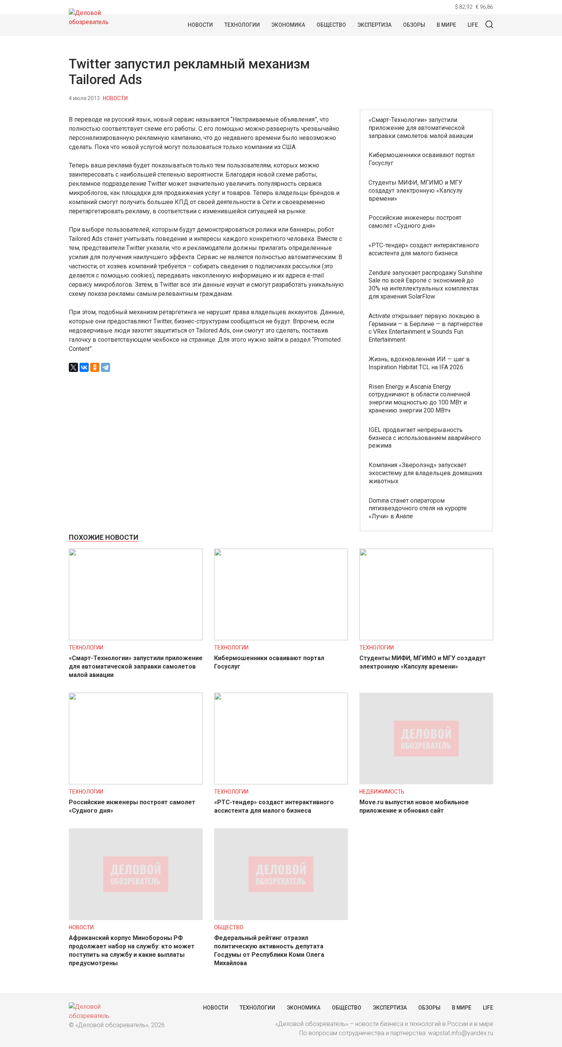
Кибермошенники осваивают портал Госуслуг (421, 159)
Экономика (288, 25)
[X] (73, 367)
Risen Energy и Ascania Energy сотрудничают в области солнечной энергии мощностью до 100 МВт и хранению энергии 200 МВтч (419, 398)
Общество (331, 25)
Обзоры (414, 25)
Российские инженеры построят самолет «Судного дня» (415, 221)
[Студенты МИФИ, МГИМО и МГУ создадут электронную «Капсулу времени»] (426, 638)
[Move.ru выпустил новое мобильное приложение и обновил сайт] (426, 782)
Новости (200, 25)
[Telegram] (105, 367)
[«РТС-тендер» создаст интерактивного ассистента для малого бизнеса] (281, 782)
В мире (446, 25)
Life (473, 25)
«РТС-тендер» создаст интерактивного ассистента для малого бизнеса (424, 249)
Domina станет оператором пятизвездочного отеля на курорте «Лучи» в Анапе (418, 508)
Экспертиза (374, 25)
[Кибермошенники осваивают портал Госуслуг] (281, 638)
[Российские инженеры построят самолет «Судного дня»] (136, 782)
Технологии (242, 25)
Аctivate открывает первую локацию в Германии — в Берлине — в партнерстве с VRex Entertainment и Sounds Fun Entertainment (426, 327)
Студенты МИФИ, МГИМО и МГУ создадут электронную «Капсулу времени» (416, 190)
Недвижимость (381, 792)
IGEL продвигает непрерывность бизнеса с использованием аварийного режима (425, 438)
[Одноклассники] (94, 367)
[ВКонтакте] (84, 367)
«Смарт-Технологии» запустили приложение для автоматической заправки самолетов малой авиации (421, 128)
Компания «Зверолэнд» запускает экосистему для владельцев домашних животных (425, 473)
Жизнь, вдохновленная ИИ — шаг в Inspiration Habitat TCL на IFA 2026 (419, 363)
